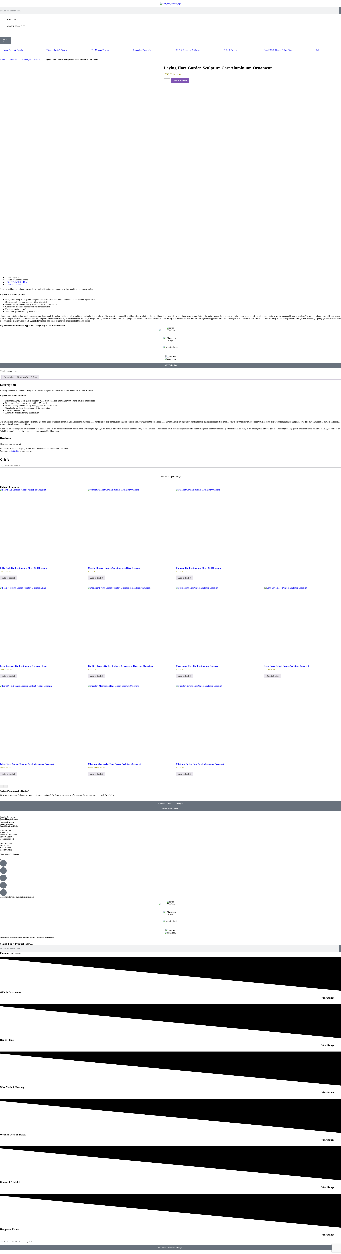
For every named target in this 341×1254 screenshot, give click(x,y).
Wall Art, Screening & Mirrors (187, 50)
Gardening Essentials (142, 50)
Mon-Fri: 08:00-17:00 (16, 26)
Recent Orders (6, 850)
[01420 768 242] (3, 19)
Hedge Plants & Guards (13, 50)
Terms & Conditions (8, 834)
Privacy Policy (6, 837)
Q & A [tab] (34, 377)
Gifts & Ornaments (232, 50)
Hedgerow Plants (9, 1229)
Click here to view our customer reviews (17, 897)
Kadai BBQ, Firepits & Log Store (278, 50)
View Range (327, 997)
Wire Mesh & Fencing (100, 50)
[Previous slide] (1, 786)
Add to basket (180, 81)
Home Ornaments (6, 824)
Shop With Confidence (9, 854)
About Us (4, 832)
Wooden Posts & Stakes (56, 50)
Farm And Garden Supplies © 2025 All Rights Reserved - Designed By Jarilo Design (27, 937)
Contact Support (7, 839)
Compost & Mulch (7, 822)
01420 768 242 (13, 19)
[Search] (340, 10)
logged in (15, 451)
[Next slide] (5, 786)
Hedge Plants (7, 1039)
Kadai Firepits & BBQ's (9, 826)
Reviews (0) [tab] (22, 377)
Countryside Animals (31, 60)
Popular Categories (8, 817)
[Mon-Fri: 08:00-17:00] (3, 26)
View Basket (5, 848)
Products (13, 60)
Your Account (6, 843)
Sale (318, 50)
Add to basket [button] (8, 578)
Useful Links (5, 830)
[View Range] (337, 997)
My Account (5, 845)
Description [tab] (9, 377)
